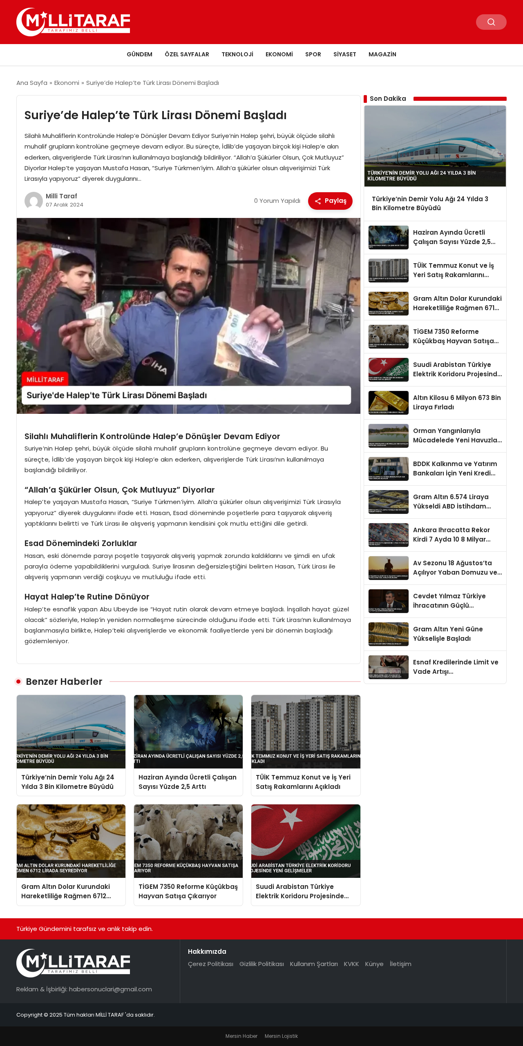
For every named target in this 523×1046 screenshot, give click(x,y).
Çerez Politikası (210, 963)
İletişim (400, 963)
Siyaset (344, 54)
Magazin (382, 54)
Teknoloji (237, 54)
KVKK (351, 963)
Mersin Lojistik (281, 1036)
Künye (374, 963)
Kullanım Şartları (314, 963)
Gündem (139, 54)
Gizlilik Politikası (261, 963)
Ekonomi (279, 54)
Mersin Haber (241, 1036)
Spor (313, 54)
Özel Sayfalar (187, 54)
